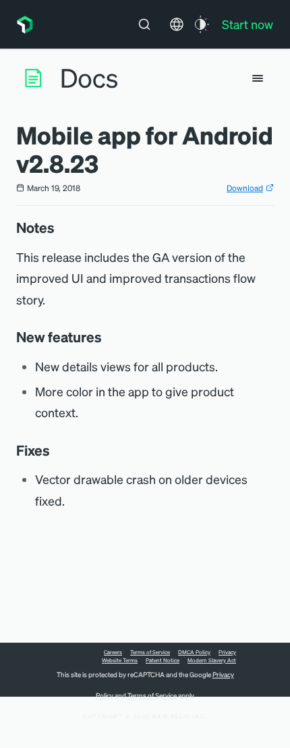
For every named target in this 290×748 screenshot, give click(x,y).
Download (245, 188)
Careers (113, 652)
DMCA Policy (194, 652)
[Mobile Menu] (257, 78)
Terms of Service (150, 652)
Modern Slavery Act (211, 660)
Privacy (227, 652)
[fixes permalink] (56, 450)
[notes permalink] (61, 227)
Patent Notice (162, 660)
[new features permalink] (108, 337)
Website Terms (120, 660)
